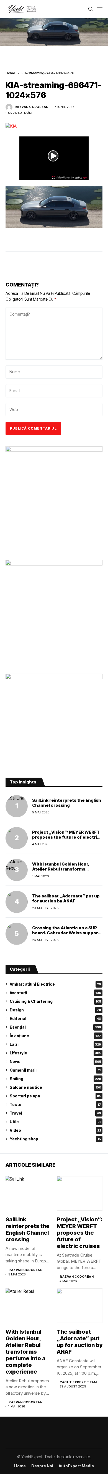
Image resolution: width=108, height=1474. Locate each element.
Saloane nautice (55, 1087)
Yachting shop (55, 1138)
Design (55, 1010)
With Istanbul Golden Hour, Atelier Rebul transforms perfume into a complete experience (60, 871)
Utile (55, 1121)
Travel (55, 1113)
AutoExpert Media (76, 1466)
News (55, 1061)
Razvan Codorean (31, 107)
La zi (55, 1044)
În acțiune (55, 1035)
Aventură (55, 992)
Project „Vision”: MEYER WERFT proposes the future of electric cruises (66, 837)
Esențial (55, 1027)
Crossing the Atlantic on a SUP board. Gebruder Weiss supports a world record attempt (67, 932)
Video (55, 1130)
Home (10, 73)
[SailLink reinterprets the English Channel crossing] (17, 806)
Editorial (55, 1018)
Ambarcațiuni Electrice (55, 984)
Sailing (55, 1078)
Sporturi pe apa (55, 1096)
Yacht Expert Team (78, 1382)
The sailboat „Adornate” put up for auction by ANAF (66, 898)
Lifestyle (55, 1053)
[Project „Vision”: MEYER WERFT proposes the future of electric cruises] (17, 838)
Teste (55, 1104)
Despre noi (42, 1466)
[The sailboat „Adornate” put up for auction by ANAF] (17, 902)
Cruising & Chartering (55, 1001)
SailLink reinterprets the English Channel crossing (66, 803)
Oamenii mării (55, 1070)
